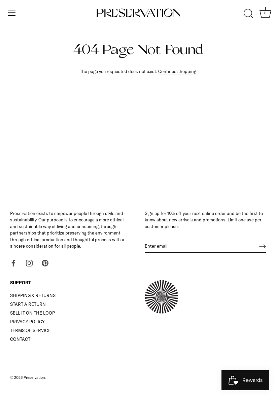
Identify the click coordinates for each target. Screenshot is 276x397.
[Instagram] (29, 262)
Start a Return (28, 304)
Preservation (34, 377)
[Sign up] (262, 246)
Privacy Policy (27, 321)
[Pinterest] (45, 262)
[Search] (248, 13)
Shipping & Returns (33, 295)
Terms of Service (30, 330)
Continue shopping (177, 71)
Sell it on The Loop (32, 313)
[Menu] (11, 12)
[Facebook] (13, 262)
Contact (20, 339)
